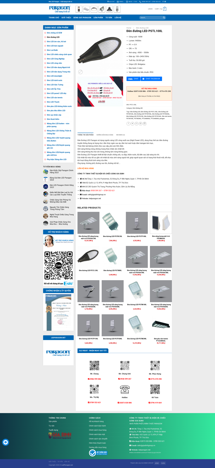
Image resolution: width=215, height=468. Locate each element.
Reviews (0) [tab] (120, 135)
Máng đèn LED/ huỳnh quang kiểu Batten (58, 139)
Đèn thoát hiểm (53, 119)
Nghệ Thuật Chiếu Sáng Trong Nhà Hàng (62, 216)
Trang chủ (54, 18)
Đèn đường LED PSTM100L (137, 305)
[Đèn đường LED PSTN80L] (113, 257)
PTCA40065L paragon (158, 118)
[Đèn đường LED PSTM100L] (137, 291)
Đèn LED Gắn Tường (55, 85)
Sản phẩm (98, 18)
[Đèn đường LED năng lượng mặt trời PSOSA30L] (88, 291)
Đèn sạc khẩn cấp (54, 115)
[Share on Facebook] (128, 124)
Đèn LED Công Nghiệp (55, 59)
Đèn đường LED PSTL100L (149, 112)
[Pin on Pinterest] (140, 124)
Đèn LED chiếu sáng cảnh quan (59, 54)
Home (128, 28)
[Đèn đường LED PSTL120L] (88, 257)
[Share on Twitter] (132, 124)
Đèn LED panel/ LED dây (56, 93)
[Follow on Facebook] (163, 1)
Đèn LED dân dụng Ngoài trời (58, 67)
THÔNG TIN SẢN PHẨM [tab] (85, 135)
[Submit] (164, 18)
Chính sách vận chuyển (98, 439)
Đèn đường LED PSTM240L (161, 114)
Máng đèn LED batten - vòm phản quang (58, 125)
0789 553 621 (109, 190)
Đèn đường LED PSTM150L (143, 114)
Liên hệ (118, 18)
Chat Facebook (153, 79)
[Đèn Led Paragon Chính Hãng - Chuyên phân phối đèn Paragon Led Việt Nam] (60, 9)
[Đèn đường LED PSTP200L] (113, 325)
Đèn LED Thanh (53, 102)
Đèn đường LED (53, 37)
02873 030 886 (126, 403)
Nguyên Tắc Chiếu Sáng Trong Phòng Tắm (59, 208)
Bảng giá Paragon (82, 18)
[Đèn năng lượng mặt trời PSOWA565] (161, 223)
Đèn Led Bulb (52, 50)
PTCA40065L (146, 118)
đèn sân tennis (166, 116)
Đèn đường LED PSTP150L (88, 339)
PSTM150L (129, 118)
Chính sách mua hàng (97, 430)
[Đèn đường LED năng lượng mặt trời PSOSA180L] (161, 257)
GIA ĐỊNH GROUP (147, 463)
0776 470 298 (156, 379)
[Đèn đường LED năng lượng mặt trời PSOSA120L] (88, 223)
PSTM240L (137, 118)
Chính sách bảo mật (97, 434)
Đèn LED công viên (54, 63)
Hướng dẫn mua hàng (97, 447)
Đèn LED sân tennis (54, 98)
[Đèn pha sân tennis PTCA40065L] (161, 325)
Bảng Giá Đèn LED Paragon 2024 (61, 179)
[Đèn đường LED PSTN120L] (113, 223)
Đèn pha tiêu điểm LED (56, 111)
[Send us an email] (165, 1)
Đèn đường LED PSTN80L (112, 270)
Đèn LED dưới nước (54, 80)
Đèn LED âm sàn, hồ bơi (56, 41)
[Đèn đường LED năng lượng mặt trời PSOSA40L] (113, 291)
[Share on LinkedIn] (144, 124)
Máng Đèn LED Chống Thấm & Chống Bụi (59, 132)
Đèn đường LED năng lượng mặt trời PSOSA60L (161, 306)
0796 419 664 (156, 403)
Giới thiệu (66, 18)
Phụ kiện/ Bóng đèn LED (56, 159)
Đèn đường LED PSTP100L (136, 236)
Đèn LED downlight (54, 76)
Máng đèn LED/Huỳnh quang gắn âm (58, 146)
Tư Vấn (108, 18)
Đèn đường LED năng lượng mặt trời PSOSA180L (161, 271)
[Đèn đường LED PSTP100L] (137, 223)
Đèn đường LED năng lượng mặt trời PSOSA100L (137, 271)
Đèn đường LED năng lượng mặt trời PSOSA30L (88, 306)
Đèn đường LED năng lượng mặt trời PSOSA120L (88, 237)
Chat (136, 79)
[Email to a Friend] (136, 124)
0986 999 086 (95, 379)
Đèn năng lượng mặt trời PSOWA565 (161, 237)
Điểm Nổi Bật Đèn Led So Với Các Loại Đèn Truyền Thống (61, 193)
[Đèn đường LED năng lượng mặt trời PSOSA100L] (137, 257)
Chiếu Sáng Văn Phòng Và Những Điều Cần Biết (60, 201)
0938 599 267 (96, 190)
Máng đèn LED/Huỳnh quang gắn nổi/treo (58, 153)
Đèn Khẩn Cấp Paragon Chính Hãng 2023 (61, 171)
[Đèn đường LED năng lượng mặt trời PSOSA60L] (161, 291)
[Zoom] (80, 72)
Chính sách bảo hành (97, 426)
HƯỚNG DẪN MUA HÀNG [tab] (105, 135)
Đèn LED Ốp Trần (54, 89)
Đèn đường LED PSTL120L (88, 270)
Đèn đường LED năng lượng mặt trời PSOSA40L (113, 306)
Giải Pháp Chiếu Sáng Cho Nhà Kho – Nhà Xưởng (60, 223)
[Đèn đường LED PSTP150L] (88, 325)
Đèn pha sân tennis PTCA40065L (161, 340)
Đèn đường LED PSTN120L (135, 116)
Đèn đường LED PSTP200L (112, 339)
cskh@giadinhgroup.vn (97, 195)
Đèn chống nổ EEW (54, 33)
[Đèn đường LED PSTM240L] (137, 325)
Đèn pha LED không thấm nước (59, 106)
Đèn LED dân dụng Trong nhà (58, 72)
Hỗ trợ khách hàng (96, 421)
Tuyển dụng (53, 430)
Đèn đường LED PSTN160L (152, 116)
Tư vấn (51, 426)
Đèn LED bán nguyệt (55, 46)
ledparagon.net (95, 198)
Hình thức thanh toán (97, 443)
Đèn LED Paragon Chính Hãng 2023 (62, 186)
